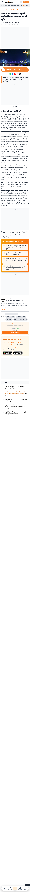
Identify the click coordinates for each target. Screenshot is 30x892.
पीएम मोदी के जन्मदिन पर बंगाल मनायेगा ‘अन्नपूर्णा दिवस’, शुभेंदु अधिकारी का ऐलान (15, 413)
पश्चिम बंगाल (19, 5)
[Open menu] (2, 2)
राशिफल (10, 345)
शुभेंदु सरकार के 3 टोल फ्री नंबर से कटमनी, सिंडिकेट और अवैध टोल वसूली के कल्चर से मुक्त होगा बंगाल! (15, 406)
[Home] (8, 2)
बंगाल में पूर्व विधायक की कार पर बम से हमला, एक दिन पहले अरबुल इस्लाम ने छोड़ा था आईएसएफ (15, 267)
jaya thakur (9, 319)
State (7, 9)
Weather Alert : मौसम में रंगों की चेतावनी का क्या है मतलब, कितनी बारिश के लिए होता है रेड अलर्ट (16, 260)
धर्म (24, 342)
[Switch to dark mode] (21, 2)
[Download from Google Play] (7, 353)
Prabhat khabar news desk (12, 22)
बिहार (9, 5)
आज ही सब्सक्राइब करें (15, 332)
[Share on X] (20, 74)
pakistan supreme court (20, 319)
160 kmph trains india (11, 314)
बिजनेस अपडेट (19, 342)
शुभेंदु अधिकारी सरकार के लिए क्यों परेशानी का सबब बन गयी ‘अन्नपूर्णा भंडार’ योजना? (16, 400)
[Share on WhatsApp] (10, 74)
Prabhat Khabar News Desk (16, 300)
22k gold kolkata (10, 316)
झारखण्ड (5, 5)
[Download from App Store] (18, 353)
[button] (15, 57)
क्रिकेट (5, 345)
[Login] (15, 888)
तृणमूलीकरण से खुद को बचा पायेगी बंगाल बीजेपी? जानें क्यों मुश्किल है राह (14, 253)
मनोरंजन (13, 342)
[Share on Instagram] (17, 74)
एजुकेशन (8, 342)
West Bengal (13, 9)
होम (1, 5)
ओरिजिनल (26, 5)
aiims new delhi (21, 316)
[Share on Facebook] (12, 74)
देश (4, 342)
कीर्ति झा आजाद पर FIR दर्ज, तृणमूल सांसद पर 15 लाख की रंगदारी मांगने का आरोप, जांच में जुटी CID (16, 247)
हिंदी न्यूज (14, 347)
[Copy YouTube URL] (15, 74)
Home (2, 9)
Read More (3, 309)
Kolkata (20, 9)
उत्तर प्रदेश (13, 5)
